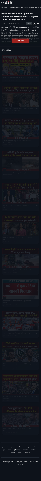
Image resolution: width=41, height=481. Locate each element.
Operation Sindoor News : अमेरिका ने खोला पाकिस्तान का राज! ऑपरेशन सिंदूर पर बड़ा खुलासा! (18, 109)
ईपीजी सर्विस (17, 450)
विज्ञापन (20, 447)
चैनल (9, 450)
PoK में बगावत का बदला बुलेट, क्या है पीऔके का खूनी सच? (16, 333)
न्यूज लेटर (13, 447)
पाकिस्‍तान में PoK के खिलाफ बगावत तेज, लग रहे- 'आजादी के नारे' (17, 429)
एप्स (4, 450)
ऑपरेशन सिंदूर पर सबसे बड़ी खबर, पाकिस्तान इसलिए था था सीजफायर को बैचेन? (16, 174)
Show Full (20, 40)
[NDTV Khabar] (9, 2)
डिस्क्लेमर (25, 450)
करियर (34, 447)
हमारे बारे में (4, 447)
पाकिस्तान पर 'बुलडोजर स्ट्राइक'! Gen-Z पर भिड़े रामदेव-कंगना (18, 77)
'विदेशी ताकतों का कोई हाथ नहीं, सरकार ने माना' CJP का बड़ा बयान (17, 365)
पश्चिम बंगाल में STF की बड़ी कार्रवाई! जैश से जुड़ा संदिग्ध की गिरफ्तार (17, 301)
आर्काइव (27, 447)
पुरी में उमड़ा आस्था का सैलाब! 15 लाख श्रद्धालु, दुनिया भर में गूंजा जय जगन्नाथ (18, 397)
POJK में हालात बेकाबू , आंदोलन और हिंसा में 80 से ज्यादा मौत (17, 270)
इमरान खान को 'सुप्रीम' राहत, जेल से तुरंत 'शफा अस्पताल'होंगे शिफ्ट (17, 206)
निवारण (19, 453)
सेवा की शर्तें (27, 453)
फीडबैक (33, 450)
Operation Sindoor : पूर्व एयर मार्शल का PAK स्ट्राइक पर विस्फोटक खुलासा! (17, 141)
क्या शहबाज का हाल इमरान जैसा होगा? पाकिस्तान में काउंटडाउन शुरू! (17, 238)
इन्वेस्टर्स (13, 453)
